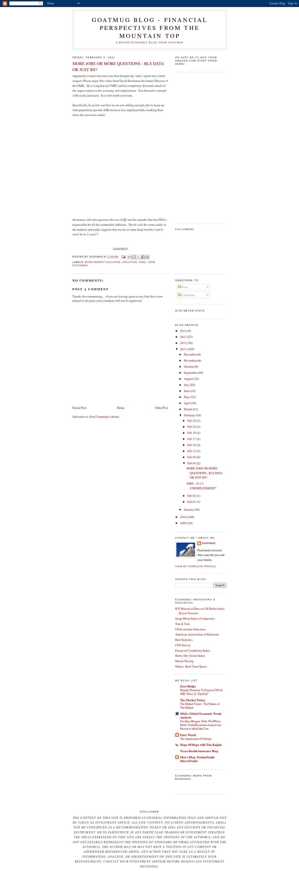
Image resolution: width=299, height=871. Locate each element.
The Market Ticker (192, 700)
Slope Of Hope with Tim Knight (200, 744)
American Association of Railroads (197, 634)
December (190, 354)
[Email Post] (123, 257)
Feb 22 (192, 427)
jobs (142, 262)
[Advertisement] (194, 147)
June (187, 391)
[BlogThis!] (134, 257)
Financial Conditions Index (192, 650)
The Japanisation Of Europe (195, 738)
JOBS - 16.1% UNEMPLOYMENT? (201, 485)
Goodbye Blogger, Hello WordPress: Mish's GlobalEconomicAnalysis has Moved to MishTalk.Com (200, 724)
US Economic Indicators (190, 629)
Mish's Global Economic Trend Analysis (200, 715)
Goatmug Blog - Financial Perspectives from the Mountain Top (150, 28)
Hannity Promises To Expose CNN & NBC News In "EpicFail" (201, 692)
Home (121, 408)
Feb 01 (192, 502)
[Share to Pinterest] (147, 257)
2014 (183, 331)
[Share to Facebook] (143, 257)
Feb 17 (192, 439)
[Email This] (129, 257)
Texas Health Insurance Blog (199, 751)
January (189, 509)
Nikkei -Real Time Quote (191, 666)
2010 (183, 517)
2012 (183, 343)
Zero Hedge (188, 686)
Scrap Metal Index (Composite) (195, 618)
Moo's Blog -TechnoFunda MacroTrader (197, 759)
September (191, 372)
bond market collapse (103, 262)
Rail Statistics (184, 640)
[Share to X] (138, 257)
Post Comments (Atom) (104, 416)
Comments (188, 295)
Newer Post (79, 408)
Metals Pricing (184, 661)
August (189, 379)
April (187, 403)
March (188, 409)
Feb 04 (192, 463)
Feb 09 (192, 457)
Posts (184, 287)
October (189, 366)
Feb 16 (192, 445)
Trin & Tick (182, 624)
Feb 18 (192, 433)
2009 (183, 523)
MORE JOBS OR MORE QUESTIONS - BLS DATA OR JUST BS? (118, 66)
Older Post (161, 408)
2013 (183, 337)
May (187, 397)
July (187, 385)
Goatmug (209, 543)
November (191, 360)
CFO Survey (183, 645)
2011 (183, 349)
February (190, 415)
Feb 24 (192, 420)
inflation (129, 262)
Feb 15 (192, 451)
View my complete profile (195, 566)
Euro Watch (188, 735)
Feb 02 (192, 496)
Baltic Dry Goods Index (190, 655)
